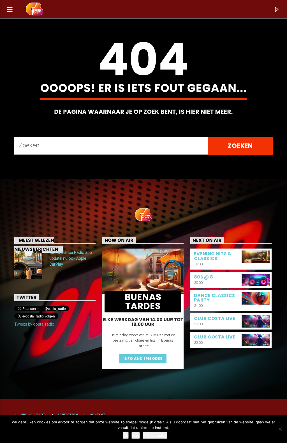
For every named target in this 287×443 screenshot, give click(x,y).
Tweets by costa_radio (34, 324)
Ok (125, 435)
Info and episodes (142, 358)
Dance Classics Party (214, 297)
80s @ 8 (203, 277)
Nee (135, 435)
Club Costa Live (214, 318)
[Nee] (280, 429)
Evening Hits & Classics (212, 256)
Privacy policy (155, 435)
